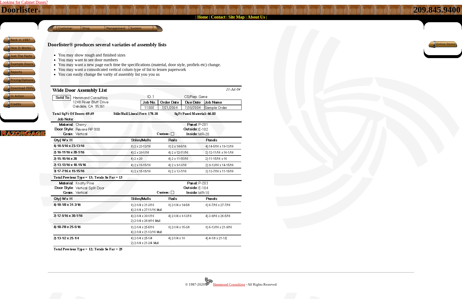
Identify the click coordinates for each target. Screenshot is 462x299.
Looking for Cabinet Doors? (24, 2)
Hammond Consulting (229, 284)
